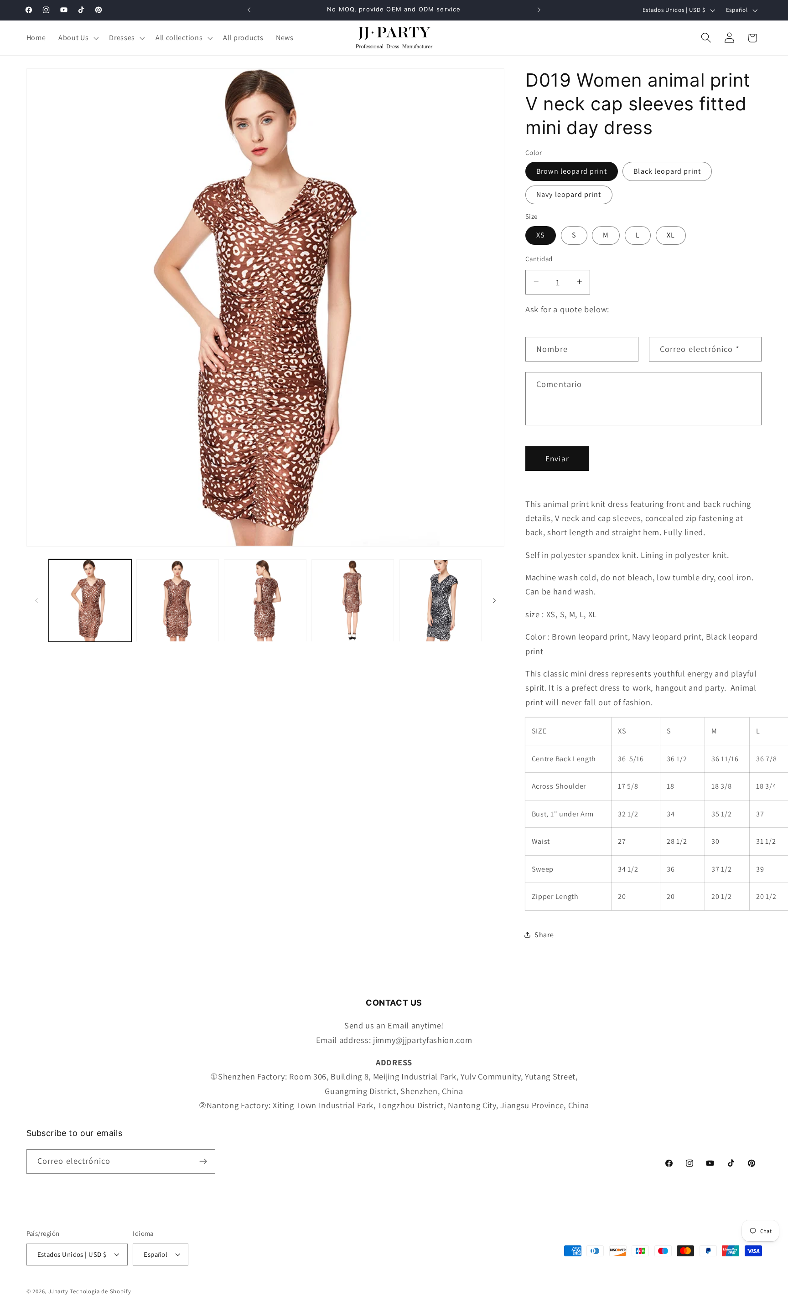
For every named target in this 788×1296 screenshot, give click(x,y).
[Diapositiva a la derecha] (494, 600)
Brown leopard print (571, 171)
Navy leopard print (568, 194)
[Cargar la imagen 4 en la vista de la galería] (352, 600)
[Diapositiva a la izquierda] (36, 600)
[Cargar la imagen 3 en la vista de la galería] (265, 600)
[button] (77, 38)
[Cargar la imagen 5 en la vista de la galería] (440, 600)
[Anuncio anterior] (249, 10)
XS (540, 235)
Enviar (557, 458)
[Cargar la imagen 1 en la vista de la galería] (90, 600)
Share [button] (544, 934)
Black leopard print (667, 171)
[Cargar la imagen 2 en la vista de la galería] (177, 600)
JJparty (58, 1291)
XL (671, 235)
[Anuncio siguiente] (539, 10)
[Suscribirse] (203, 1161)
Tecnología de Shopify (100, 1291)
